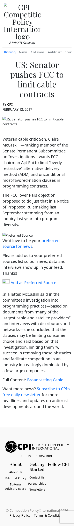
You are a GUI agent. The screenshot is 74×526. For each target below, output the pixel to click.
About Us (15, 472)
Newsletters (37, 489)
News (23, 52)
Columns (38, 52)
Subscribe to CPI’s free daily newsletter (36, 391)
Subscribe (44, 456)
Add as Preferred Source (33, 282)
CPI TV (26, 456)
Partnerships (37, 483)
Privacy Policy (19, 515)
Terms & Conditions (49, 515)
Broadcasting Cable (45, 380)
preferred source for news (31, 243)
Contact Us (37, 477)
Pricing (10, 52)
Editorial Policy (15, 478)
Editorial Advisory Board (15, 486)
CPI (10, 104)
